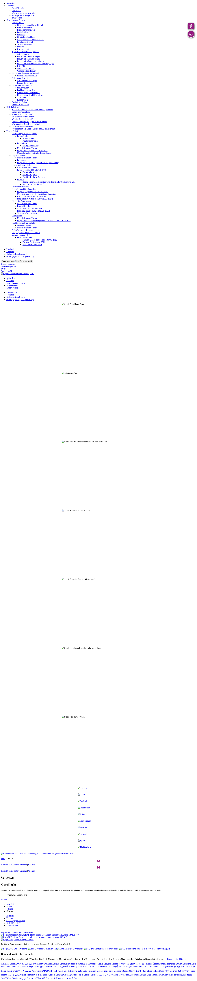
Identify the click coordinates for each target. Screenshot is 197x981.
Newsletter (13, 865)
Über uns (10, 6)
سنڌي (99, 975)
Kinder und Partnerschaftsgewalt (25, 73)
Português (29, 975)
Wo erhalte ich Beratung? (22, 114)
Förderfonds (22, 136)
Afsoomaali (134, 975)
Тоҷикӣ (177, 975)
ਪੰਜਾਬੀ (37, 975)
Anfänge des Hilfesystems (23, 15)
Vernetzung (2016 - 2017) (33, 184)
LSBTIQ (21, 66)
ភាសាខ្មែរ (14, 971)
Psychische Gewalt (25, 42)
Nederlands (170, 964)
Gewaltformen (18, 22)
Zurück (4, 899)
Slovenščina (124, 975)
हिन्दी (116, 966)
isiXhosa (58, 978)
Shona (93, 975)
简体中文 (125, 964)
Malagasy (118, 971)
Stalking (20, 47)
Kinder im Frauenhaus (21, 201)
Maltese (148, 971)
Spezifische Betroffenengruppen (25, 51)
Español (143, 975)
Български (92, 964)
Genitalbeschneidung (26, 37)
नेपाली (186, 971)
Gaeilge (163, 966)
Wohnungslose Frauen (26, 71)
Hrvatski (148, 964)
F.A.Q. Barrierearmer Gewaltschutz (32, 196)
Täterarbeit (21, 97)
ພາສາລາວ (46, 971)
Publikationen (12, 249)
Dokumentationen (24, 237)
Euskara (55, 964)
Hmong (122, 966)
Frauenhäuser (23, 88)
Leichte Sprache (8, 264)
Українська (17, 978)
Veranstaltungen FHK (21, 235)
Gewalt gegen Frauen (15, 20)
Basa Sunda (152, 975)
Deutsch (48, 966)
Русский (51, 975)
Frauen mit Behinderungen (28, 56)
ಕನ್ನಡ (192, 966)
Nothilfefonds (28, 138)
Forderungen (22, 160)
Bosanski (83, 964)
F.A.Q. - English (30, 174)
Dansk (162, 964)
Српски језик (77, 975)
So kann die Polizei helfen (23, 117)
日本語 (177, 966)
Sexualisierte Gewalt (26, 44)
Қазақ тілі (5, 971)
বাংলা (77, 964)
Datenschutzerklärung (176, 959)
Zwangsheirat (23, 49)
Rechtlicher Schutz (20, 102)
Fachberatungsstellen (26, 90)
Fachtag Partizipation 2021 (34, 242)
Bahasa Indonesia (152, 966)
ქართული (39, 966)
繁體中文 (134, 964)
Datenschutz (17, 932)
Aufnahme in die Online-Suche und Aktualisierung (33, 129)
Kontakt (4, 865)
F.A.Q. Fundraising (31, 146)
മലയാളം (140, 971)
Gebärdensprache (8, 266)
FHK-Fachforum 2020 (32, 244)
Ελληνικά (56, 966)
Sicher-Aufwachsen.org (27, 76)
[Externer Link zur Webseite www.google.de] (37, 854)
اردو (24, 978)
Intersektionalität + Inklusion (24, 189)
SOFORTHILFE (13, 923)
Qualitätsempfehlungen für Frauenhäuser (34, 153)
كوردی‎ (28, 971)
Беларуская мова (67, 964)
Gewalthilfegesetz (24, 225)
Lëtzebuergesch (89, 971)
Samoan (59, 975)
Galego (30, 966)
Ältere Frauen (23, 54)
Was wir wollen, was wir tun (24, 13)
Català (100, 964)
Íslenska (136, 966)
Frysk (24, 966)
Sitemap (23, 865)
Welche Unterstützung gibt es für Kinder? (29, 121)
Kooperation (22, 100)
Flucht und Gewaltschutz (22, 165)
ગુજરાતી (64, 966)
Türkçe (8, 978)
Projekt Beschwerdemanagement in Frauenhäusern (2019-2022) (44, 220)
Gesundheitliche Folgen (27, 80)
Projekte (20, 179)
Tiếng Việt (40, 978)
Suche (3, 269)
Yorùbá (70, 978)
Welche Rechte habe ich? (22, 119)
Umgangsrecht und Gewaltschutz (26, 232)
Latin (53, 971)
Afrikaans (5, 964)
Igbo (142, 966)
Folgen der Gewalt (20, 78)
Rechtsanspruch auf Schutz (23, 223)
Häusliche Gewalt (24, 27)
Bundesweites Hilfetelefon (28, 92)
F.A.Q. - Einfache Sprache (34, 177)
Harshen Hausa (88, 966)
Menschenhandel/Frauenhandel (30, 39)
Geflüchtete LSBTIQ (26, 68)
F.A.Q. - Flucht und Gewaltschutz (31, 170)
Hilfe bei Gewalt (13, 107)
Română (43, 975)
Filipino (4, 966)
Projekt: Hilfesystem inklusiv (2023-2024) (35, 199)
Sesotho (87, 975)
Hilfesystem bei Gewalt (22, 85)
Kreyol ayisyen (75, 966)
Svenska (169, 975)
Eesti (194, 964)
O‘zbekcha (31, 978)
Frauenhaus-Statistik (20, 187)
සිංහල (105, 975)
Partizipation (17, 216)
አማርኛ (18, 964)
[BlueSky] (98, 862)
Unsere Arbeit (12, 131)
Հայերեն (33, 964)
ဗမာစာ (180, 971)
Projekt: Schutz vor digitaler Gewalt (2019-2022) (38, 162)
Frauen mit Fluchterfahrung (28, 59)
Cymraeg (50, 978)
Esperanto (187, 964)
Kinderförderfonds (30, 141)
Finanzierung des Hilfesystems (30, 95)
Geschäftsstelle (18, 8)
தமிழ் (183, 975)
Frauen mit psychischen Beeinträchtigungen (35, 63)
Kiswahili (161, 975)
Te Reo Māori (158, 971)
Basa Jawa (185, 966)
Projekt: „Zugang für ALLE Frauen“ (32, 191)
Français (17, 966)
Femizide (21, 35)
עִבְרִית (111, 966)
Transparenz (17, 18)
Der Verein (16, 10)
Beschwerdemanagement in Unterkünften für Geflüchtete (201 (49, 182)
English (179, 964)
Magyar (129, 966)
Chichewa (116, 964)
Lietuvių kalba (76, 971)
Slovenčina (113, 975)
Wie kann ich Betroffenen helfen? (26, 124)
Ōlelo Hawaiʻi (102, 966)
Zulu (75, 978)
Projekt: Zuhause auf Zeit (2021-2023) (33, 211)
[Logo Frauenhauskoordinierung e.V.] (17, 273)
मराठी (167, 971)
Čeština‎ (156, 964)
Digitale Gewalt (24, 32)
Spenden (10, 251)
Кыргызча (36, 971)
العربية (25, 964)
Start (3, 858)
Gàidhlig (67, 975)
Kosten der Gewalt (25, 83)
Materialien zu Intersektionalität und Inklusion (36, 194)
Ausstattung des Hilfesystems (24, 133)
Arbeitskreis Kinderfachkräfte (29, 208)
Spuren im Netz (7, 271)
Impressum (5, 932)
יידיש (64, 978)
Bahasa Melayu (128, 971)
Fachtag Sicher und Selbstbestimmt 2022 (40, 240)
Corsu (141, 964)
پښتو (17, 975)
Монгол (173, 971)
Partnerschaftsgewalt (26, 30)
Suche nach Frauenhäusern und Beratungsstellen (32, 109)
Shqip (12, 964)
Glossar (31, 865)
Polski (22, 975)
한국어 (21, 971)
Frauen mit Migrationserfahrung (30, 61)
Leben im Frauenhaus (21, 112)
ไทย (3, 978)
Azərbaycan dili (45, 964)
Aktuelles (10, 3)
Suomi (11, 966)
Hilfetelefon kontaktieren (22, 126)
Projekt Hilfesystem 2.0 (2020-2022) (32, 150)
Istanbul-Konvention (20, 105)
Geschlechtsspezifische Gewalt (30, 25)
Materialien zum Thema (27, 148)
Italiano (170, 966)
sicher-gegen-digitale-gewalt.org (20, 256)
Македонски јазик (105, 971)
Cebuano (107, 964)
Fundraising (22, 143)
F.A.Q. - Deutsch (30, 172)
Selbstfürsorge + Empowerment (25, 230)
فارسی (11, 975)
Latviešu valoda (63, 971)
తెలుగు (189, 975)
